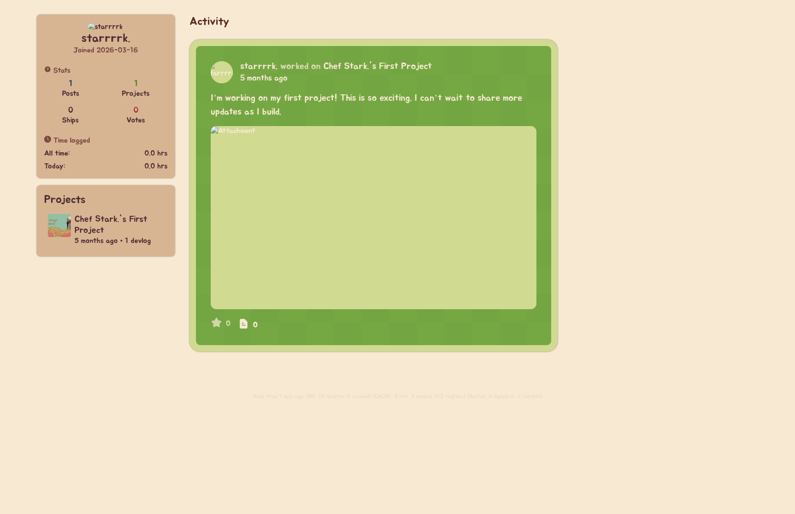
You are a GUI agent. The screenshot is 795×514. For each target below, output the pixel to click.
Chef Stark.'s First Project (377, 66)
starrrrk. (258, 66)
